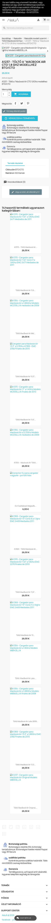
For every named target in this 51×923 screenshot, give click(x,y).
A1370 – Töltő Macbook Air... (25, 247)
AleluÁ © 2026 (8, 915)
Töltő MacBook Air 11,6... (25, 290)
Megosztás (15, 103)
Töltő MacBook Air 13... (25, 635)
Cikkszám (10, 169)
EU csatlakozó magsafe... (25, 506)
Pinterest (28, 103)
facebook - (7, 919)
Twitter (11, 827)
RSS (18, 827)
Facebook (4, 827)
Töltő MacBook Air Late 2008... (25, 721)
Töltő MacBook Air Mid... (25, 333)
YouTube (24, 827)
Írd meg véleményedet (16, 111)
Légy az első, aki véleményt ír (27, 192)
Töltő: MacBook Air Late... (25, 678)
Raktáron (10, 173)
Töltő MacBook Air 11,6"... (25, 419)
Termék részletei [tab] (15, 163)
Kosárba (21, 94)
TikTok (4, 834)
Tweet (21, 103)
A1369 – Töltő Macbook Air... (25, 549)
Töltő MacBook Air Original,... (25, 808)
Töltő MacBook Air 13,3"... (25, 376)
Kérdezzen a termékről (19, 118)
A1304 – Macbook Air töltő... (25, 463)
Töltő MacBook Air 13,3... (25, 764)
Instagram (38, 827)
